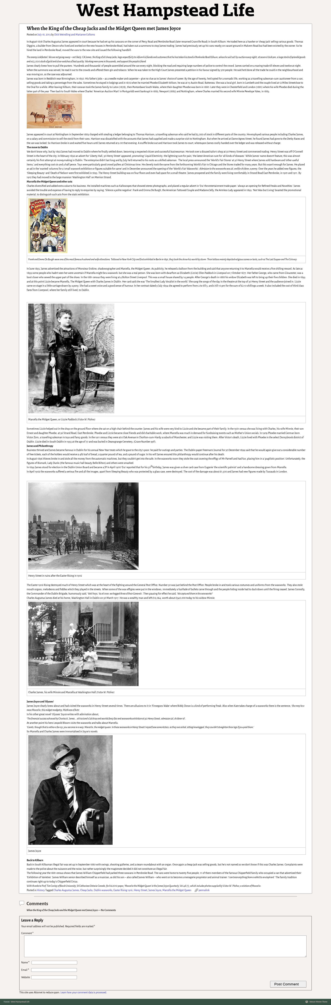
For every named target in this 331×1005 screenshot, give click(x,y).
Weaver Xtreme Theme (318, 1002)
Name (25, 962)
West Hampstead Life (20, 1002)
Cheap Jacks (86, 890)
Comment (27, 933)
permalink (204, 890)
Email (25, 970)
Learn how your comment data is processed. (84, 992)
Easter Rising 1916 (123, 890)
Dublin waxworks (103, 890)
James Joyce (154, 890)
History (41, 890)
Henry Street (140, 890)
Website (25, 977)
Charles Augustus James (66, 890)
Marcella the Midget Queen (176, 890)
